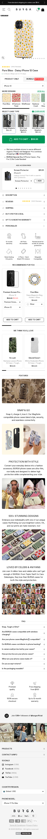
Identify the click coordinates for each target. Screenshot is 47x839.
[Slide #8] (39, 58)
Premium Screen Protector (14, 292)
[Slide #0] (23, 58)
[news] (38, 9)
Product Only (12, 79)
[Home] (23, 9)
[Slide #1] (25, 58)
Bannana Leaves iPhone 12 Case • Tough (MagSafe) (13, 362)
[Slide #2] (27, 58)
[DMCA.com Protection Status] (23, 833)
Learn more (39, 111)
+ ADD (39, 181)
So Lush (12, 358)
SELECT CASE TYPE (10, 112)
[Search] (9, 9)
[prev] (2, 3)
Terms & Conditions (18, 825)
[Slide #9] (41, 58)
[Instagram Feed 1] (23, 732)
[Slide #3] (29, 58)
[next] (44, 3)
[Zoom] (3, 58)
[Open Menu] (4, 9)
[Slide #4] (31, 58)
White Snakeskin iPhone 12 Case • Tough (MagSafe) (34, 362)
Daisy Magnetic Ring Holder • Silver (34, 296)
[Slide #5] (33, 58)
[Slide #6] (35, 58)
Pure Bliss (34, 292)
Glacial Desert (34, 358)
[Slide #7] (37, 58)
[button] (11, 66)
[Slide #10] (44, 58)
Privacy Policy (32, 825)
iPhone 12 (12, 295)
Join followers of (26, 716)
